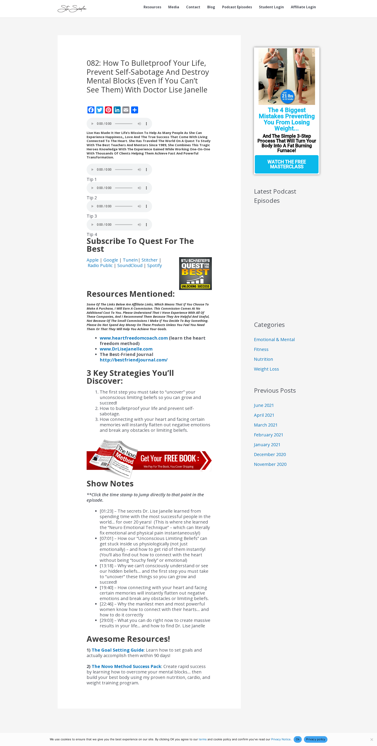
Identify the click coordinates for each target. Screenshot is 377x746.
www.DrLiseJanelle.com (126, 349)
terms (203, 739)
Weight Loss (266, 369)
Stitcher (150, 260)
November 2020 (270, 464)
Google (111, 260)
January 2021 (267, 445)
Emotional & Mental (274, 339)
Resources (152, 7)
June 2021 (264, 405)
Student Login (271, 7)
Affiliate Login (303, 7)
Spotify (154, 265)
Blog (211, 7)
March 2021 (266, 425)
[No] (371, 739)
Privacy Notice (281, 739)
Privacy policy (315, 739)
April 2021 (264, 415)
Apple (93, 260)
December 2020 (270, 454)
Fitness (261, 349)
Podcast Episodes (237, 7)
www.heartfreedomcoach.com (134, 338)
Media (173, 7)
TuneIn (130, 260)
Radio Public (100, 265)
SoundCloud (129, 265)
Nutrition (263, 359)
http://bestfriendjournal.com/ (134, 360)
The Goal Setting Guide (118, 650)
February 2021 (268, 435)
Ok (298, 739)
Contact (193, 7)
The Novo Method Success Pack (126, 666)
